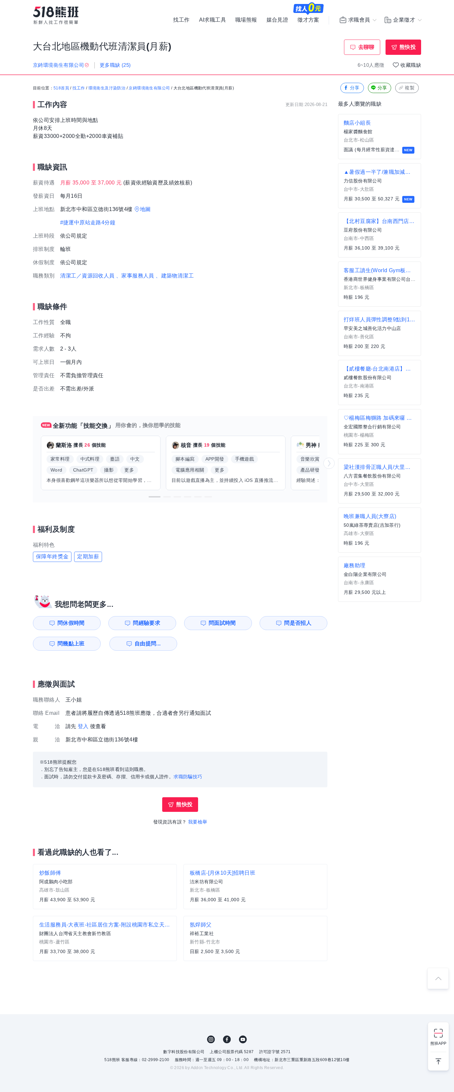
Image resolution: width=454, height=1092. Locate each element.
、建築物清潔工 (175, 275)
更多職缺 (115, 65)
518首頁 (61, 88)
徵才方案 (308, 20)
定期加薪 (88, 556)
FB (227, 1039)
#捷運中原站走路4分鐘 (87, 222)
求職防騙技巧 (187, 776)
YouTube (243, 1039)
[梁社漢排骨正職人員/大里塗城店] (379, 481)
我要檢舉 (197, 821)
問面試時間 (222, 623)
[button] (155, 496)
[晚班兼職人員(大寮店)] (379, 530)
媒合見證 (277, 20)
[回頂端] (438, 978)
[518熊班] (56, 15)
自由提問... (148, 643)
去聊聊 (366, 47)
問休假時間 (71, 623)
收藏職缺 (410, 65)
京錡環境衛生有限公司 (149, 88)
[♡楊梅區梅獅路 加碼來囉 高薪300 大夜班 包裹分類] (379, 431)
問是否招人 (297, 623)
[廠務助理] (379, 579)
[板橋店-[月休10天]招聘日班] (255, 886)
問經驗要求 (146, 623)
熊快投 (407, 47)
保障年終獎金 (52, 556)
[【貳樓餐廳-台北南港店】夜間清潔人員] (379, 382)
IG (211, 1039)
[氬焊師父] (255, 938)
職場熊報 (246, 20)
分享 (355, 87)
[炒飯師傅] (104, 886)
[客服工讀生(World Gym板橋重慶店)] (379, 284)
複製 (409, 87)
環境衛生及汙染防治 (107, 88)
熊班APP (438, 1043)
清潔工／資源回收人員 (87, 275)
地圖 (145, 209)
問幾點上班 (71, 643)
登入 (83, 726)
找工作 (181, 20)
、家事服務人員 (135, 275)
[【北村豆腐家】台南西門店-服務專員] (379, 235)
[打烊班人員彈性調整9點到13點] (379, 333)
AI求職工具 (212, 20)
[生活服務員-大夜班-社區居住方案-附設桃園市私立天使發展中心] (104, 938)
